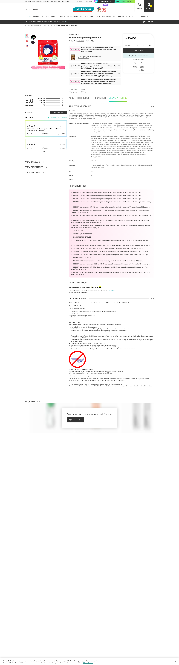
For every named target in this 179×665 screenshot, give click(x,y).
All (26, 118)
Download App (79, 1)
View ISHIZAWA (32, 172)
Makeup (54, 16)
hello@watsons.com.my (112, 386)
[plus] (149, 46)
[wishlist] (87, 40)
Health (62, 16)
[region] (89, 661)
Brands (143, 16)
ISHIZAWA (74, 34)
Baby (98, 16)
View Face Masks (34, 167)
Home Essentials (108, 16)
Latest (31, 118)
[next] (133, 16)
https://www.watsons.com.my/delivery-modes (109, 347)
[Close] (175, 661)
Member (36, 16)
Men (91, 16)
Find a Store (89, 1)
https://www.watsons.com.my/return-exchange (107, 384)
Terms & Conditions (83, 58)
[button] (149, 6)
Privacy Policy (88, 663)
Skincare (45, 16)
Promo (27, 16)
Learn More (111, 290)
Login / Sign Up (74, 420)
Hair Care (84, 16)
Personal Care (72, 16)
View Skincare (33, 162)
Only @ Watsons (124, 16)
